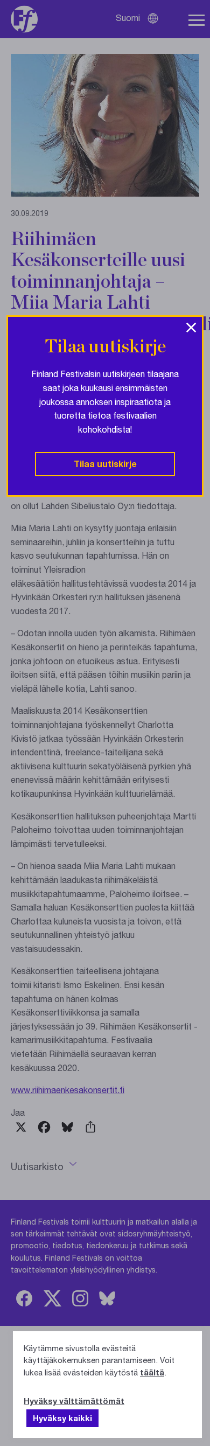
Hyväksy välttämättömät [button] (74, 1401)
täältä (152, 1372)
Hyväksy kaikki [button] (62, 1418)
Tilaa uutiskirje (105, 463)
